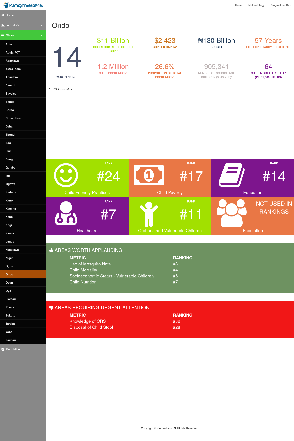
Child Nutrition (83, 282)
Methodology (256, 5)
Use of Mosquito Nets (90, 264)
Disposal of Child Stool (91, 327)
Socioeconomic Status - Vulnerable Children (112, 276)
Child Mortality (83, 270)
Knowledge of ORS (88, 321)
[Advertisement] (169, 123)
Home (238, 5)
